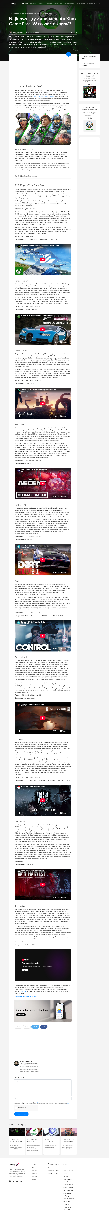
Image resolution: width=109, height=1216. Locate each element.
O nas (65, 1168)
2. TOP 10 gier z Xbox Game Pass (88, 64)
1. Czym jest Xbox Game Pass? (89, 57)
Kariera (66, 1176)
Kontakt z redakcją (53, 1173)
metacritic (23, 991)
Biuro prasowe (67, 1179)
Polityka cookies (68, 1170)
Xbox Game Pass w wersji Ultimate (43, 96)
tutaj (68, 1103)
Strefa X (34, 1179)
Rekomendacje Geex (53, 1170)
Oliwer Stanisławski (18, 32)
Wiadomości (16, 13)
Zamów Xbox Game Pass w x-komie (26, 996)
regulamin (38, 1102)
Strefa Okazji (67, 1182)
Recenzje (34, 1170)
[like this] (75, 32)
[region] (43, 70)
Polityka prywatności (69, 1196)
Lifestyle (34, 1173)
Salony (65, 1173)
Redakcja (50, 1168)
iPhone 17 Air (67, 1207)
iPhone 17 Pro (67, 1210)
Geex (10, 13)
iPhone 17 (66, 1204)
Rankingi (34, 1176)
